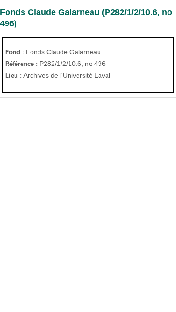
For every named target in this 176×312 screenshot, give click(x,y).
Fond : (15, 52)
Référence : (22, 63)
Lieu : (14, 75)
